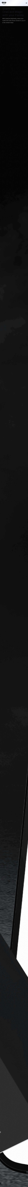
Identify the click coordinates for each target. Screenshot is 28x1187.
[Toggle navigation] (26, 3)
